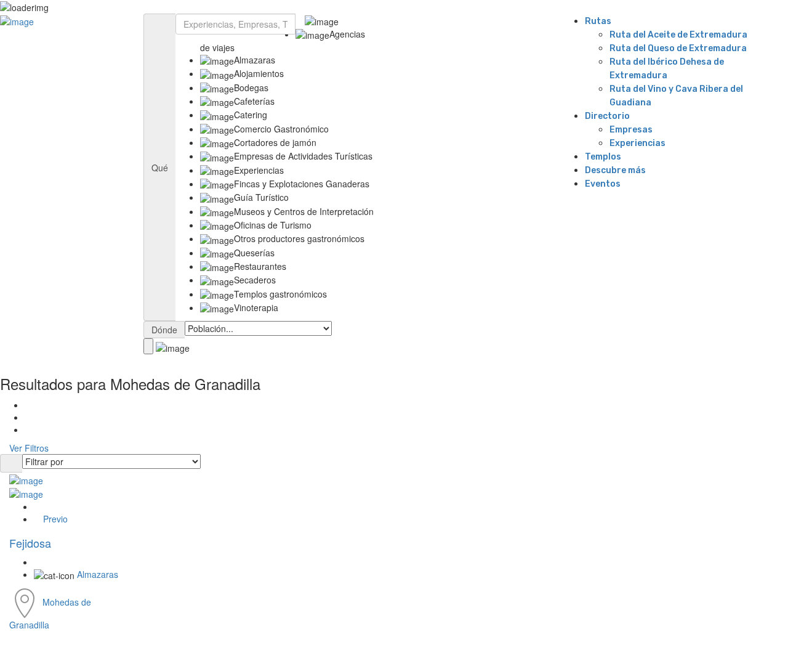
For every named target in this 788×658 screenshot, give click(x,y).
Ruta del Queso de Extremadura (678, 48)
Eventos (603, 184)
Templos (603, 157)
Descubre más (615, 170)
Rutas (598, 21)
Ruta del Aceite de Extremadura (678, 35)
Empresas (631, 129)
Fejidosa (30, 543)
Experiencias (637, 143)
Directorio (607, 116)
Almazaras (97, 574)
